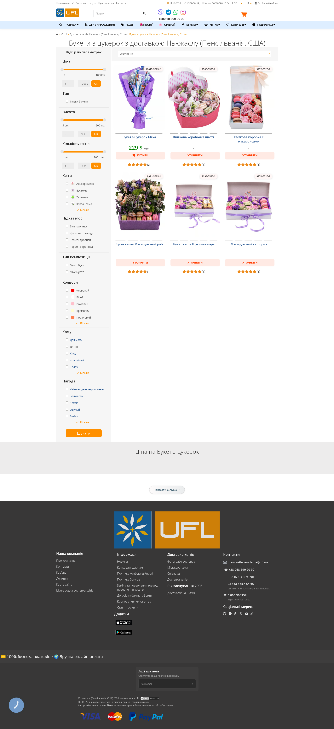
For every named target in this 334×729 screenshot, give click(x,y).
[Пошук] (144, 13)
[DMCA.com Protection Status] (149, 698)
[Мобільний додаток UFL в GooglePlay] (124, 632)
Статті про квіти (127, 607)
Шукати (83, 433)
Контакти (62, 566)
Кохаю (74, 403)
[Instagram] (183, 13)
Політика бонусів (128, 579)
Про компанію (66, 560)
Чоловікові (77, 360)
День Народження (102, 24)
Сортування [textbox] (126, 53)
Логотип (62, 578)
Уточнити (195, 155)
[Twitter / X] (241, 613)
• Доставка (80, 3)
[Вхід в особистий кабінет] (256, 3)
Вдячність (76, 396)
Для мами (76, 340)
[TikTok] (252, 613)
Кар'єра (61, 572)
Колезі (74, 367)
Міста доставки (177, 567)
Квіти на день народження (87, 389)
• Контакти (120, 3)
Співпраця (174, 573)
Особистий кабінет (268, 3)
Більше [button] (84, 210)
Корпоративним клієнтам (134, 601)
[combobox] (195, 54)
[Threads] (235, 613)
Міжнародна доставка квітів (74, 590)
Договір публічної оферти (134, 595)
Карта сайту (64, 584)
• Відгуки (91, 3)
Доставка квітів (177, 579)
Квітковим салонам (130, 567)
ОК (96, 83)
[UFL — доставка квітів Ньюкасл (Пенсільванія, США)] (67, 12)
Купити (142, 155)
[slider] (62, 69)
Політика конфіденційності (135, 573)
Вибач (74, 416)
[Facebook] (230, 613)
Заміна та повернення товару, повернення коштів (137, 587)
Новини (122, 561)
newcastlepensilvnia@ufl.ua (248, 562)
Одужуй (75, 409)
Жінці (73, 353)
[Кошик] (245, 15)
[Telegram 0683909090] (169, 13)
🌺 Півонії (146, 24)
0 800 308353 (237, 595)
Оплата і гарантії (64, 3)
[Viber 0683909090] (161, 13)
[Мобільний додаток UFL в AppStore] (124, 622)
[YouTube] (247, 613)
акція (129, 24)
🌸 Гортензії (167, 24)
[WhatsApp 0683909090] (176, 13)
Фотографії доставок (181, 561)
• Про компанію (105, 3)
